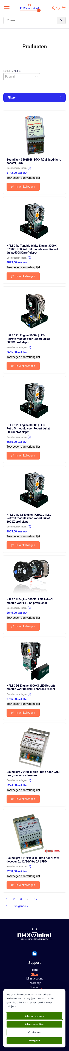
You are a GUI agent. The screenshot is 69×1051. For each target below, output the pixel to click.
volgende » (21, 906)
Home (7, 71)
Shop (34, 974)
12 (36, 899)
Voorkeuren (34, 1032)
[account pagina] (53, 8)
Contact (34, 987)
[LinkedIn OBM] (34, 953)
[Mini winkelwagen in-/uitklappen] (64, 8)
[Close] (6, 8)
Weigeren (34, 1040)
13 (7, 906)
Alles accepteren (34, 1016)
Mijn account (34, 978)
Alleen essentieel (34, 1024)
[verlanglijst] (58, 8)
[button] (34, 97)
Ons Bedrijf (34, 983)
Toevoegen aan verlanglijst (23, 177)
